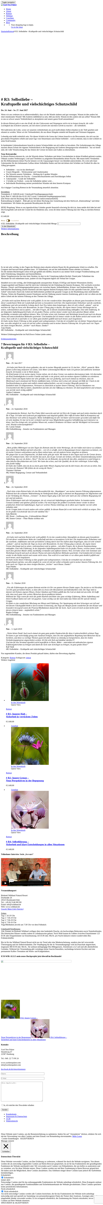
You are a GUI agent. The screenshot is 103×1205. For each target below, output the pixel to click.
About (8, 11)
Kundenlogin (11, 1114)
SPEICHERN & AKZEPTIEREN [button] (15, 1203)
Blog (8, 23)
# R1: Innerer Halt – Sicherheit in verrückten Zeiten (22, 715)
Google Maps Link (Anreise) (12, 909)
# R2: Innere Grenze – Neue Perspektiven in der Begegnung (25, 779)
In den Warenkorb (8, 226)
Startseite (4, 31)
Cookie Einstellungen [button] (10, 1139)
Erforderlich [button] (6, 1175)
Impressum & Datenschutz (16, 1116)
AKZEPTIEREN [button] (27, 1139)
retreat (28, 658)
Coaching (10, 18)
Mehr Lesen (77, 1136)
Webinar (9, 16)
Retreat (9, 13)
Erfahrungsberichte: (9, 339)
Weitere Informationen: (10, 229)
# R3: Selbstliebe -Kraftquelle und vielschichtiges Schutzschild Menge (29, 223)
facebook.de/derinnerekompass (13, 1069)
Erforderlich (9, 1178)
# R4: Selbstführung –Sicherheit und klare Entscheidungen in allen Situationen (35, 843)
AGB (8, 1119)
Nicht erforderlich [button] (8, 1189)
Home (8, 9)
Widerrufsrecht (12, 1121)
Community (10, 20)
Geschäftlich (15, 220)
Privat (3, 220)
